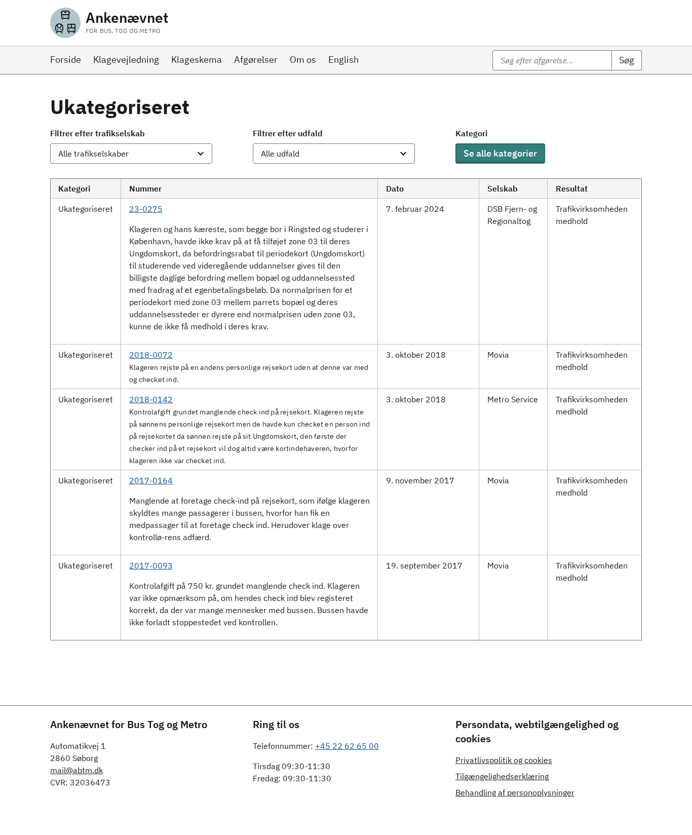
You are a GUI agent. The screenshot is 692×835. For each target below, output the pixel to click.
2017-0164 (151, 480)
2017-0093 (151, 565)
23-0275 (146, 209)
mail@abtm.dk (76, 770)
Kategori (471, 133)
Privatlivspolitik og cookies (503, 760)
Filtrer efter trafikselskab (97, 133)
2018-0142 (151, 399)
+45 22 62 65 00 (347, 746)
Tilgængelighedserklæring (502, 776)
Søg (626, 60)
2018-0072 (151, 355)
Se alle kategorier (500, 153)
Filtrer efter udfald (288, 133)
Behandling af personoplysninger (514, 792)
